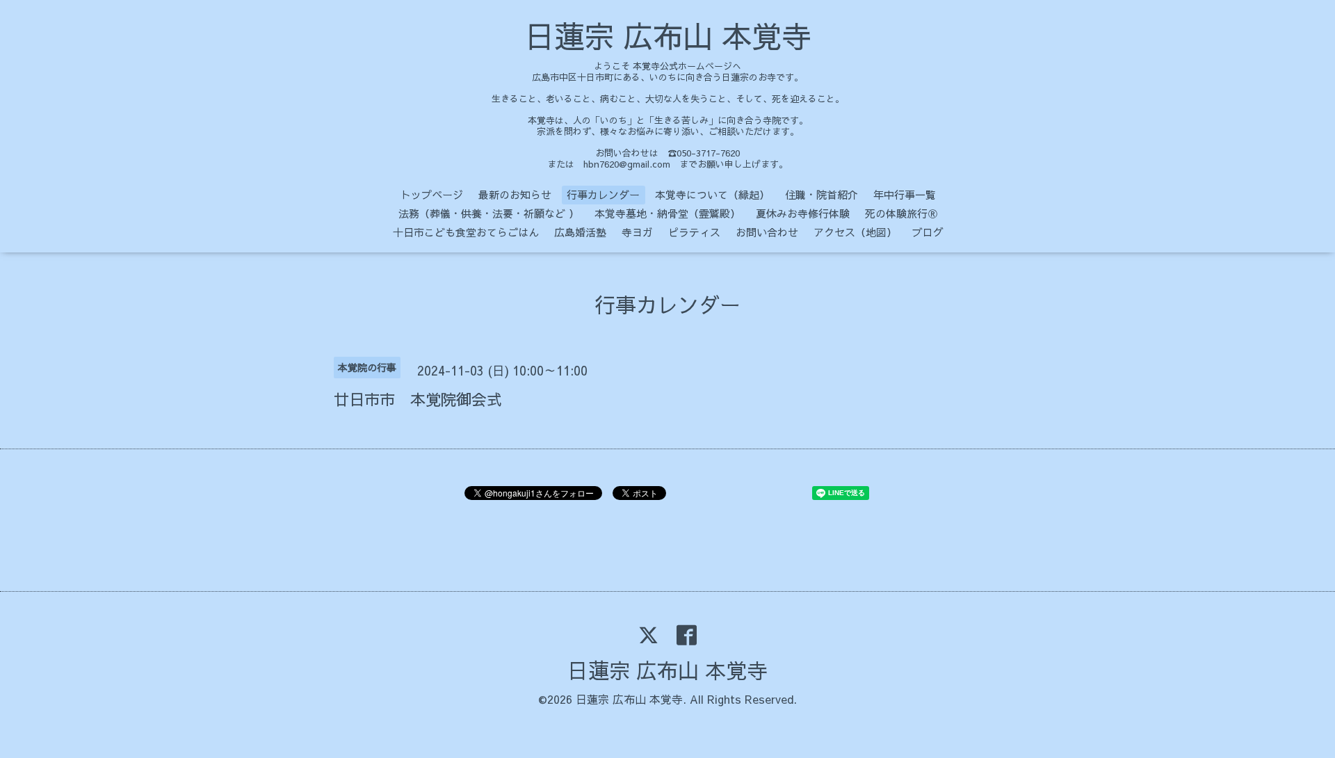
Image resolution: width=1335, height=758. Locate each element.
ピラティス (694, 232)
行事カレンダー (603, 194)
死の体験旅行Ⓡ (901, 213)
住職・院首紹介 (821, 194)
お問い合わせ (767, 232)
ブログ (928, 232)
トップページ (431, 194)
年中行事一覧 (904, 194)
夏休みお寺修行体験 (803, 213)
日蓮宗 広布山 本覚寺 (667, 35)
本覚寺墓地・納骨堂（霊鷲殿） (667, 213)
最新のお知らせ (514, 194)
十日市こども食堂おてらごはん (466, 232)
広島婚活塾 (580, 232)
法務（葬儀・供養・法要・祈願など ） (488, 213)
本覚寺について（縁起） (712, 194)
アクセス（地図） (855, 232)
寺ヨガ (637, 232)
